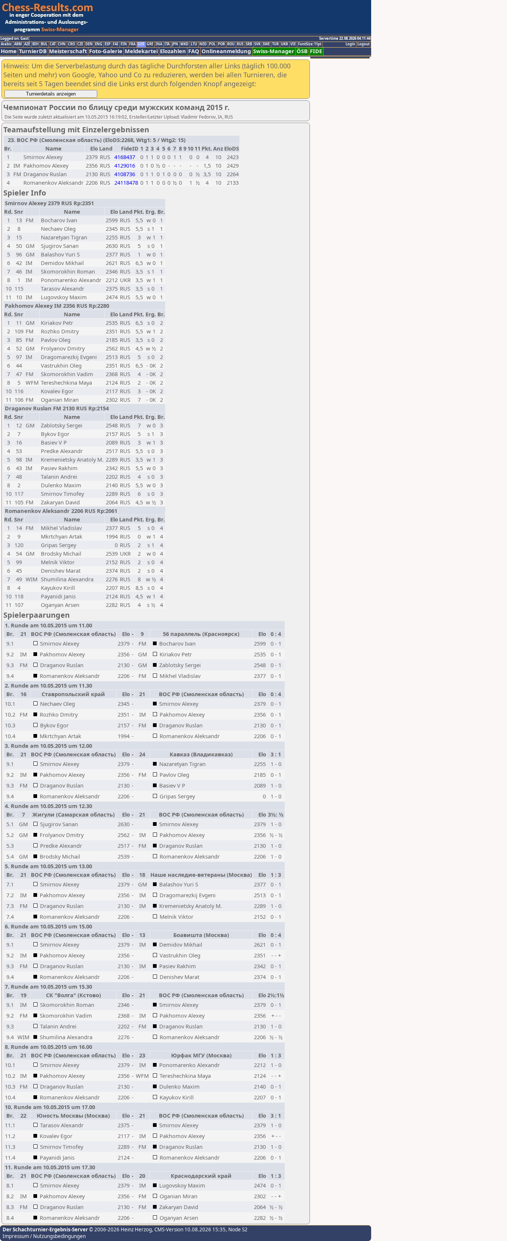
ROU (231, 44)
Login (350, 44)
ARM (18, 44)
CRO (71, 44)
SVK (257, 44)
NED (203, 44)
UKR (284, 44)
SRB (249, 44)
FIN (124, 44)
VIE (293, 44)
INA (159, 44)
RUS (240, 44)
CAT (53, 44)
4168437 (124, 157)
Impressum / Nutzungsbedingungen (44, 1236)
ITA (167, 44)
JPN (175, 44)
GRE (150, 44)
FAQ (193, 51)
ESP (108, 44)
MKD (184, 44)
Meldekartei (141, 51)
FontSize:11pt (309, 44)
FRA (132, 44)
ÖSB (302, 51)
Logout (363, 44)
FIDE (316, 51)
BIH (35, 44)
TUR (275, 44)
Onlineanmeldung (226, 51)
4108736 (124, 174)
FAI (115, 44)
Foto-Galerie (105, 51)
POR (221, 44)
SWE (266, 44)
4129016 (124, 165)
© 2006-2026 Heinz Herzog (120, 1229)
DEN (89, 44)
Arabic (6, 44)
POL (212, 44)
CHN (62, 44)
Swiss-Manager (273, 51)
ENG (98, 44)
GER (141, 44)
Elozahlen (173, 51)
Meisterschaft (68, 51)
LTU (194, 44)
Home (9, 51)
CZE (80, 44)
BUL (44, 44)
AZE (27, 44)
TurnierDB (33, 51)
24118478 (126, 182)
